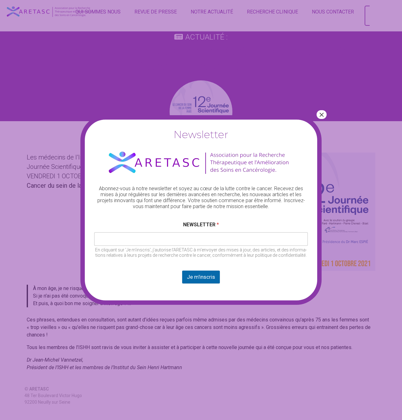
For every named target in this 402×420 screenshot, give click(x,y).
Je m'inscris (201, 277)
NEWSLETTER (201, 225)
